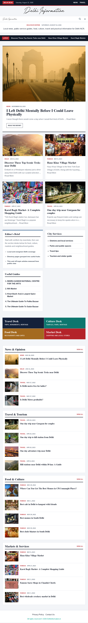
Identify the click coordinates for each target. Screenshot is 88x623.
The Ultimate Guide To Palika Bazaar (23, 301)
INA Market (12, 289)
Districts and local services (61, 241)
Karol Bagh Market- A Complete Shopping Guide (22, 211)
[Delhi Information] (9, 19)
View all (80, 349)
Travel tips (54, 251)
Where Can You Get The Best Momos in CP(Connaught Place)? (48, 488)
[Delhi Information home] (44, 10)
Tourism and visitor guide (61, 256)
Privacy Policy (38, 615)
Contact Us (50, 615)
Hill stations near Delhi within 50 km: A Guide (41, 464)
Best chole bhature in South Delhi (35, 531)
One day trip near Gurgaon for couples (63, 211)
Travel (82, 2)
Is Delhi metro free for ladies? (33, 385)
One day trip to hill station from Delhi (37, 437)
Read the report (14, 125)
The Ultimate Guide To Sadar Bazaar (22, 307)
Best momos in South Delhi (32, 517)
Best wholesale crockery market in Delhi (38, 596)
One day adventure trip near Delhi (35, 450)
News (75, 2)
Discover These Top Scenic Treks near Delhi (28, 38)
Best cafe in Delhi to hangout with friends (38, 504)
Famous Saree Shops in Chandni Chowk (38, 582)
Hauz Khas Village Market (58, 38)
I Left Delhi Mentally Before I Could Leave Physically (39, 112)
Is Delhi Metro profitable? (31, 399)
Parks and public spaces (60, 246)
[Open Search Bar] (79, 19)
